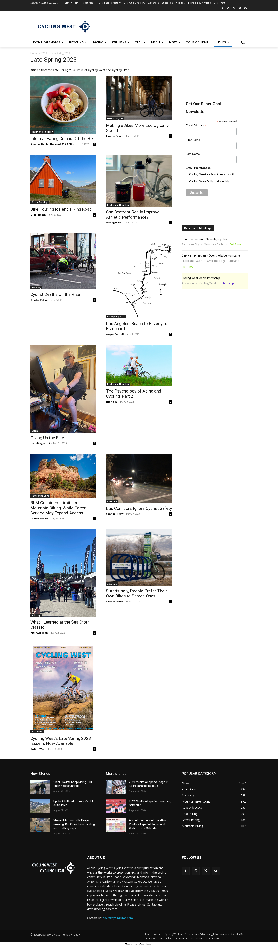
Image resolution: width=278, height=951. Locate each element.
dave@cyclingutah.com (118, 918)
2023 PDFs (37, 731)
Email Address (196, 125)
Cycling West (113, 222)
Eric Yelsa (111, 401)
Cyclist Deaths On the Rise (55, 294)
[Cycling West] (62, 26)
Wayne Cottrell (115, 334)
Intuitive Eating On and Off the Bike (63, 138)
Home (33, 53)
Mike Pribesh (38, 214)
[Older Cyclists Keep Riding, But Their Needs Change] (40, 787)
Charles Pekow (114, 135)
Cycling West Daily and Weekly (209, 181)
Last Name (193, 153)
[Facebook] (222, 8)
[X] (234, 8)
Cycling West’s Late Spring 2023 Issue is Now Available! (60, 741)
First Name (193, 140)
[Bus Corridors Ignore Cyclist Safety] (139, 478)
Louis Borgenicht (40, 443)
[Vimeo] (239, 8)
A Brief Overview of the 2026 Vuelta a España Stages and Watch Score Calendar (147, 824)
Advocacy (36, 287)
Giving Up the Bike (47, 437)
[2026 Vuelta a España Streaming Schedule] (116, 806)
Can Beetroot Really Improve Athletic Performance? (132, 215)
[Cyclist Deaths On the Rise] (63, 261)
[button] (243, 42)
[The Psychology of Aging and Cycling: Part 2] (139, 365)
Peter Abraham (39, 632)
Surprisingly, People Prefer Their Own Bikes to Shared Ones (136, 593)
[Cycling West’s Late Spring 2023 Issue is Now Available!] (63, 688)
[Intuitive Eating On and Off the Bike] (63, 105)
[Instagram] (228, 8)
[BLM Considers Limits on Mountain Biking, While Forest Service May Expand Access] (63, 476)
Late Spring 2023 (116, 316)
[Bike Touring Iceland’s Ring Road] (63, 179)
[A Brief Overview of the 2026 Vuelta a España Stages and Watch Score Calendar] (116, 825)
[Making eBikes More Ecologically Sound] (139, 98)
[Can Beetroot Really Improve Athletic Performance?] (139, 181)
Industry (36, 615)
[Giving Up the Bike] (63, 389)
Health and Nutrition (42, 131)
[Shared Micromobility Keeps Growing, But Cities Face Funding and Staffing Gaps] (40, 825)
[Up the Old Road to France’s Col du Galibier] (40, 806)
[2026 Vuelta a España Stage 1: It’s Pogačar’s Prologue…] (116, 787)
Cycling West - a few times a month (212, 174)
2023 (44, 53)
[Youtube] (245, 8)
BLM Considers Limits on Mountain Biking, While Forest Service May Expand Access (58, 507)
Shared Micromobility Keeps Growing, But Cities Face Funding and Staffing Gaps (74, 824)
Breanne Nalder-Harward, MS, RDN (51, 144)
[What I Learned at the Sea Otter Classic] (63, 573)
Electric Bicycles (115, 118)
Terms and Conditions (139, 944)
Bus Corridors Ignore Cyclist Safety (139, 508)
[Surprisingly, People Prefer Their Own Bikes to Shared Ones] (139, 557)
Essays (35, 430)
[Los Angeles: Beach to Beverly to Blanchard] (139, 275)
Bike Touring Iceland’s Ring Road (61, 209)
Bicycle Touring (40, 202)
